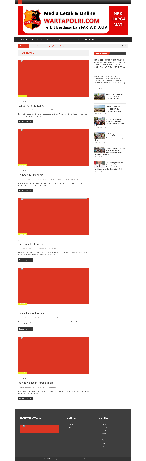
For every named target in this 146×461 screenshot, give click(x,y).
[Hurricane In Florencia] (53, 216)
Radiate (104, 443)
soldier (67, 179)
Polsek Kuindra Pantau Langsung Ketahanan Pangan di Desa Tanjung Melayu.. (56, 46)
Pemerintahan (90, 39)
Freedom (104, 437)
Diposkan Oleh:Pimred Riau (27, 110)
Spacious (105, 446)
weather (60, 110)
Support (70, 424)
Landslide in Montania (31, 105)
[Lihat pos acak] (125, 39)
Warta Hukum (76, 39)
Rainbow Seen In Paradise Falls (36, 382)
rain (53, 318)
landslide (50, 110)
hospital (54, 179)
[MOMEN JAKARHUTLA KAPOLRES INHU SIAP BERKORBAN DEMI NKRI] (99, 108)
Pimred (110, 73)
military (59, 179)
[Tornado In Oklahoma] (53, 147)
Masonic (104, 440)
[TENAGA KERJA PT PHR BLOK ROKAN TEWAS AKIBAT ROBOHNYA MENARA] (99, 96)
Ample (104, 430)
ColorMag (105, 424)
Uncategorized (22, 96)
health (50, 179)
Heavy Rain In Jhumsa (31, 313)
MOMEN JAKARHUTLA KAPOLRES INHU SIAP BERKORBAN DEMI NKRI (113, 109)
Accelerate (105, 427)
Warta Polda (40, 39)
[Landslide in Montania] (53, 78)
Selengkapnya (98, 88)
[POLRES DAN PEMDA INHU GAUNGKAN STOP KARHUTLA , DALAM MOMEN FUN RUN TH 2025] (99, 121)
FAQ (69, 427)
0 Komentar (41, 110)
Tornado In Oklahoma (30, 174)
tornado (71, 179)
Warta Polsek (64, 39)
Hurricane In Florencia (30, 244)
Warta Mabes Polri (26, 39)
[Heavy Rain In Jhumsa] (53, 286)
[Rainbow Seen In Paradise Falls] (53, 355)
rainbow (54, 387)
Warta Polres (51, 39)
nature (55, 110)
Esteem (104, 434)
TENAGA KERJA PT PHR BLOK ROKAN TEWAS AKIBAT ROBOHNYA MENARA (115, 97)
